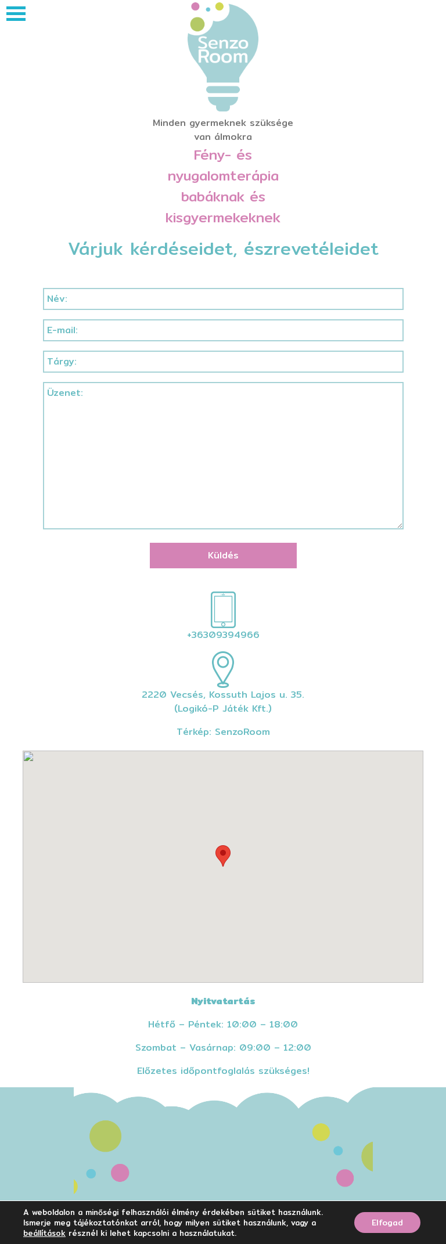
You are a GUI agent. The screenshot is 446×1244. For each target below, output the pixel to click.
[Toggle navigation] (16, 13)
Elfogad (387, 1222)
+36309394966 (223, 635)
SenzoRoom (242, 731)
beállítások (44, 1233)
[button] (223, 856)
